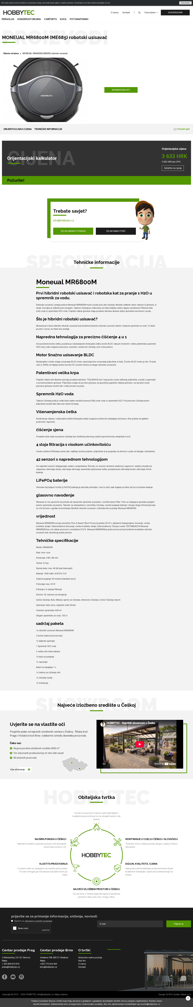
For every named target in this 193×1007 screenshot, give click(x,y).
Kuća (63, 19)
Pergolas (8, 19)
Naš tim (82, 960)
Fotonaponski (79, 19)
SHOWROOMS (175, 12)
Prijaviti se (179, 924)
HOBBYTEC (31, 994)
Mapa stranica (61, 994)
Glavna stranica (11, 53)
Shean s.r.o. (186, 994)
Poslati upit (184, 129)
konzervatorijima (29, 19)
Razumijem (185, 3)
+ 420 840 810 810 (10, 964)
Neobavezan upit (121, 90)
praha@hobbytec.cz (11, 967)
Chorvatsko (150, 12)
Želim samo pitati (116, 231)
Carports (50, 19)
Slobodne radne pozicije (90, 957)
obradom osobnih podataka (38, 921)
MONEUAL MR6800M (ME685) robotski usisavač (45, 53)
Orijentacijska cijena (17, 129)
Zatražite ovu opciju (173, 168)
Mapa (4, 960)
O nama (114, 12)
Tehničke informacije (48, 129)
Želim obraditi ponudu (73, 231)
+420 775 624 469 (48, 964)
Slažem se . (33, 921)
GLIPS (169, 994)
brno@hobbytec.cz (48, 967)
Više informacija (17, 769)
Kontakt (126, 12)
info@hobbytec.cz (63, 220)
